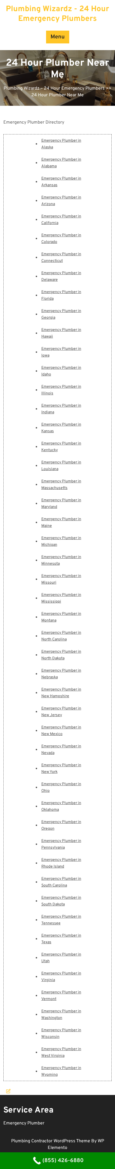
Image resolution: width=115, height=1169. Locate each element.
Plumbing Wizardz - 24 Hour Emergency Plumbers (57, 14)
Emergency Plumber (23, 1123)
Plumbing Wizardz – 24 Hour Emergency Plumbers (54, 88)
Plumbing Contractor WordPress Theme (51, 1141)
